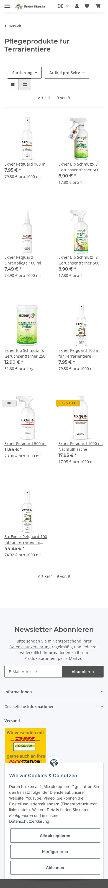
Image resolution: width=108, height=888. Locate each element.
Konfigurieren (55, 851)
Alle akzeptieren (55, 835)
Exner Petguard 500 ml (25, 443)
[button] (77, 6)
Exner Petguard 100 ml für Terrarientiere (79, 353)
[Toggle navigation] (7, 3)
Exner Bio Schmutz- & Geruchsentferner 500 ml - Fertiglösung (78, 167)
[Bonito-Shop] (30, 6)
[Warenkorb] (98, 6)
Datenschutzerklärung (30, 646)
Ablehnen (55, 867)
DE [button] (60, 6)
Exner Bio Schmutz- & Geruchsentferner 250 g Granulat (26, 353)
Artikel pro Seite (64, 72)
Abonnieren (83, 671)
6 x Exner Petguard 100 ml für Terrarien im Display (25, 539)
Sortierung (22, 72)
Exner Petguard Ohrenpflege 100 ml (22, 260)
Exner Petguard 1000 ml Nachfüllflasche (80, 446)
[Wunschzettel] (87, 6)
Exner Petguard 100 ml (25, 164)
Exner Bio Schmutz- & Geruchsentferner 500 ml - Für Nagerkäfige (78, 260)
